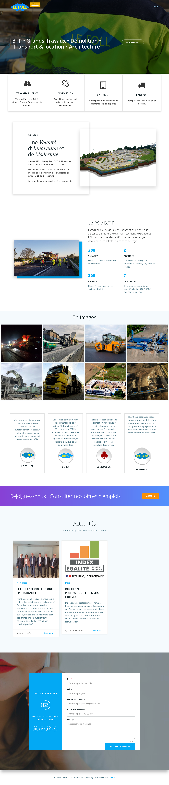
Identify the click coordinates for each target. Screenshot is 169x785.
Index (67, 582)
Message (71, 720)
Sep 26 (32, 633)
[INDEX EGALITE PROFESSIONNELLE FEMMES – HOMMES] (84, 559)
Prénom (71, 689)
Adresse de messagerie (77, 699)
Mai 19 (80, 631)
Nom (69, 679)
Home (155, 7)
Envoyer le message (120, 746)
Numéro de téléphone (76, 709)
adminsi (22, 633)
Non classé (22, 582)
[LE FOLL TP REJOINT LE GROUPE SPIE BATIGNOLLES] (36, 559)
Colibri (112, 777)
